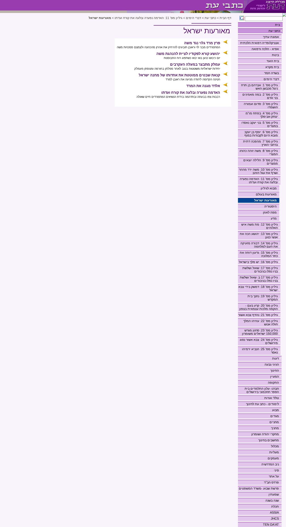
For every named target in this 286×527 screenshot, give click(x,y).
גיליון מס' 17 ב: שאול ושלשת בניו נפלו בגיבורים (259, 279)
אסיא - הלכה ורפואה (265, 49)
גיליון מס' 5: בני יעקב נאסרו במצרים (260, 124)
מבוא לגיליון (269, 188)
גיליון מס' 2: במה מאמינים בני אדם (260, 96)
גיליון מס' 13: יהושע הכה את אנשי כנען (259, 235)
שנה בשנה (272, 500)
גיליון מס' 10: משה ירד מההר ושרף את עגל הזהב (258, 171)
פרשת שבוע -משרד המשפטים (259, 488)
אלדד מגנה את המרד (203, 86)
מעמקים (273, 458)
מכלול (275, 446)
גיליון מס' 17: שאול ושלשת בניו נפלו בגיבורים (260, 269)
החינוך (274, 370)
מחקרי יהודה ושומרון (265, 434)
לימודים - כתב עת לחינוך (262, 404)
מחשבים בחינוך (268, 440)
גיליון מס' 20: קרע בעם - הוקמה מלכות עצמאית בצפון (258, 307)
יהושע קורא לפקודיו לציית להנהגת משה (188, 54)
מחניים (274, 422)
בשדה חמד (271, 73)
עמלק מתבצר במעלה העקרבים (195, 64)
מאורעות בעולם (266, 194)
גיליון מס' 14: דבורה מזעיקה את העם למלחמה (259, 244)
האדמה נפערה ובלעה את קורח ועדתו (190, 92)
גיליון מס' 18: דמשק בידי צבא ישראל (258, 288)
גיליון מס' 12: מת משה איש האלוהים (259, 226)
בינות (275, 55)
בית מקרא (272, 67)
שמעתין (274, 494)
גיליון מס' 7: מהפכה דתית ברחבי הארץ (260, 143)
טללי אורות (271, 398)
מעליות (274, 452)
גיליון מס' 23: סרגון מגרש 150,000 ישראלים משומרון (260, 331)
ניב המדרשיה (270, 464)
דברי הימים (271, 79)
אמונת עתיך (271, 37)
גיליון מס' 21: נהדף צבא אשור (258, 315)
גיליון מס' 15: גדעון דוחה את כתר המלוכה (259, 254)
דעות (275, 358)
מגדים (274, 416)
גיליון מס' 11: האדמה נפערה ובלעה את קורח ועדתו (259, 180)
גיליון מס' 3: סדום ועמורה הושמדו (261, 105)
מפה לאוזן (270, 212)
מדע (274, 218)
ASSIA (274, 512)
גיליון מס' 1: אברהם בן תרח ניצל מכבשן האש (259, 86)
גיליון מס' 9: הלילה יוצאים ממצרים (260, 161)
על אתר (274, 476)
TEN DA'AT (271, 524)
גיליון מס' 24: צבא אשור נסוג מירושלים (259, 341)
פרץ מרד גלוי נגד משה (202, 43)
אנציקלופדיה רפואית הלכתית (259, 43)
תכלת (275, 506)
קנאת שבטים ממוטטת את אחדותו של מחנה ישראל (179, 75)
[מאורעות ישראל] (185, 5)
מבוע (275, 410)
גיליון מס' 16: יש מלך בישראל (258, 262)
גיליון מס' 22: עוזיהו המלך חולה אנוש (260, 322)
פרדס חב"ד (271, 482)
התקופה (273, 382)
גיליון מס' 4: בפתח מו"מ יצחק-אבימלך (262, 114)
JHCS (275, 518)
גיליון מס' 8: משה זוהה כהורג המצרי (259, 152)
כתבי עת (274, 31)
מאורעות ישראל (265, 200)
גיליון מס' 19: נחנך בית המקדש (263, 297)
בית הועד (273, 61)
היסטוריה (270, 206)
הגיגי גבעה (272, 364)
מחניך (275, 428)
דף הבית (225, 18)
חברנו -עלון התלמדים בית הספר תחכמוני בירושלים (262, 390)
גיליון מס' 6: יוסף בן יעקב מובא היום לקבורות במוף (261, 133)
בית (277, 25)
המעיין (274, 376)
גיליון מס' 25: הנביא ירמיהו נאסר (260, 350)
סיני (276, 470)
